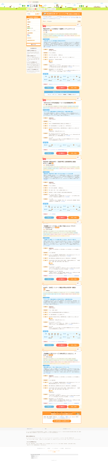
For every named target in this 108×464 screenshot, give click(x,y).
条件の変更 (34, 44)
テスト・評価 (53, 439)
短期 (27, 63)
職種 (45, 428)
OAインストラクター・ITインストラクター (73, 439)
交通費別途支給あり (31, 67)
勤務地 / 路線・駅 (29, 428)
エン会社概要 (62, 448)
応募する (62, 87)
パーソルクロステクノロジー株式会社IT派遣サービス (57, 149)
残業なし (33, 66)
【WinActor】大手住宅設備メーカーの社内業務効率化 (58, 103)
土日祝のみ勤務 (70, 443)
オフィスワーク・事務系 (30, 57)
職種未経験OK (33, 63)
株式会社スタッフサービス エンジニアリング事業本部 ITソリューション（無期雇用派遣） (64, 275)
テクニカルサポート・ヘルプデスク (57, 17)
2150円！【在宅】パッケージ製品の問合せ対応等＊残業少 (59, 287)
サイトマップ (73, 3)
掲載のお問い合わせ (79, 3)
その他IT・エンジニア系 (43, 439)
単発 (29, 63)
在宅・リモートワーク (54, 443)
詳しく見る (74, 87)
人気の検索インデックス (66, 428)
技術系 (36, 58)
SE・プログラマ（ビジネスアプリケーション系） (70, 16)
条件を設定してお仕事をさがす (62, 421)
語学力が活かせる (37, 67)
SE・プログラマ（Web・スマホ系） (32, 439)
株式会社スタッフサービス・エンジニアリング (56, 84)
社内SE (48, 439)
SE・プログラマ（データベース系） (61, 439)
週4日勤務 (36, 65)
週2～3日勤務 (33, 65)
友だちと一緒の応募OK (33, 64)
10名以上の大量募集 (39, 443)
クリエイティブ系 (32, 58)
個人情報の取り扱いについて (41, 448)
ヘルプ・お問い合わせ (68, 3)
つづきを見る (48, 46)
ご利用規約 (48, 448)
